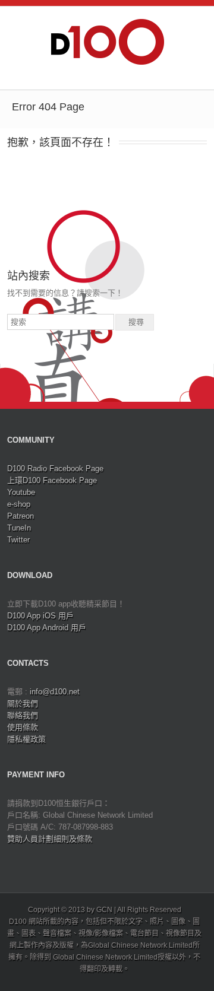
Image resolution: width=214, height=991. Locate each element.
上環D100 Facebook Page (52, 480)
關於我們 (22, 703)
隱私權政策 (26, 739)
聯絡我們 (22, 715)
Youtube (21, 492)
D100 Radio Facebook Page (55, 468)
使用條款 (22, 727)
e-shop (18, 504)
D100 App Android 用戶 (46, 627)
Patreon (20, 516)
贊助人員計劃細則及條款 (49, 838)
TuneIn (19, 527)
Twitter (18, 539)
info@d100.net (55, 691)
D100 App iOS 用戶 (40, 615)
